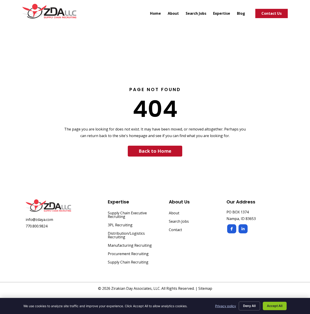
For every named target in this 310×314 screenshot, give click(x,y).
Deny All (249, 306)
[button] (155, 151)
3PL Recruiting (120, 225)
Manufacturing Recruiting (130, 246)
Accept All (275, 306)
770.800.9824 (36, 226)
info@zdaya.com (39, 219)
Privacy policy (225, 306)
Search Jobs (179, 222)
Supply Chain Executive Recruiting (127, 215)
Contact (175, 230)
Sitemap (205, 288)
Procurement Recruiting (128, 254)
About (174, 213)
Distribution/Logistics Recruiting (126, 235)
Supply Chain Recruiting (128, 262)
